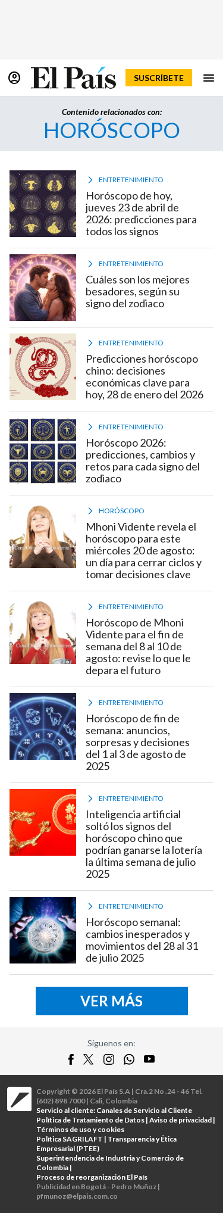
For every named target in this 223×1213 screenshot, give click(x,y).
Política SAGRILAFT (69, 1138)
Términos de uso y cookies (80, 1129)
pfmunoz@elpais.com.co (77, 1196)
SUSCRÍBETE (159, 78)
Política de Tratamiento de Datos (90, 1119)
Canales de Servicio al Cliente (144, 1110)
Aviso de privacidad (180, 1119)
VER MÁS (111, 1000)
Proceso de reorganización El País (91, 1177)
